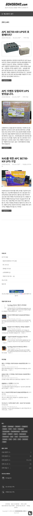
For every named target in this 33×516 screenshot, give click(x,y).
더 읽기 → (20, 311)
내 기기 (4, 257)
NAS (4, 426)
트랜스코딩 (21, 429)
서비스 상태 (23, 504)
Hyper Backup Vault (24, 436)
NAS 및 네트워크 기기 (8, 261)
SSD (16, 436)
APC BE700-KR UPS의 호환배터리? (15, 33)
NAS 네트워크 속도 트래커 (8, 505)
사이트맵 (7, 504)
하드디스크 (24, 431)
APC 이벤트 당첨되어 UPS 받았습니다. (15, 92)
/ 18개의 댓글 (18, 328)
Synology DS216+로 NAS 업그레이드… (17, 347)
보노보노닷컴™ (17, 38)
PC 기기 (5, 265)
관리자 (16, 507)
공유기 (16, 434)
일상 (3, 284)
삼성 (12, 436)
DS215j (4, 429)
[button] (30, 513)
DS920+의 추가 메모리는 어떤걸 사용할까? (18, 327)
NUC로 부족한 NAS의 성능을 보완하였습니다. (17, 392)
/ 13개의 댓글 (17, 348)
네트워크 (5, 439)
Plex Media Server (15, 431)
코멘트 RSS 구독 (10, 492)
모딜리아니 (4, 383)
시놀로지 (25, 426)
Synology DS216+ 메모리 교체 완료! (17, 305)
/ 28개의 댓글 (18, 307)
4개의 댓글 (25, 97)
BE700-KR (25, 439)
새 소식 (4, 280)
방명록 (10, 383)
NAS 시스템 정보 (15, 504)
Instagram (9, 478)
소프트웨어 (6, 272)
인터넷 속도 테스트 (20, 505)
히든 (3, 363)
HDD (10, 429)
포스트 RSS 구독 (10, 487)
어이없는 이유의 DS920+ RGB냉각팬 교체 (16, 363)
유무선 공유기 (22, 434)
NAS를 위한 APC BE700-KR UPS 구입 (15, 160)
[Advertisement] (16, 236)
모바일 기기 (6, 268)
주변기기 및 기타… (8, 276)
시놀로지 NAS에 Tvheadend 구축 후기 (17, 337)
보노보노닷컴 (6, 431)
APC (19, 439)
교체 (10, 439)
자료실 (28, 505)
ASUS (4, 434)
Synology (10, 426)
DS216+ (18, 426)
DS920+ (10, 434)
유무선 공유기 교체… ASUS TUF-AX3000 (19, 403)
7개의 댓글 (26, 38)
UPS (15, 439)
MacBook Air (5, 436)
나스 (15, 429)
